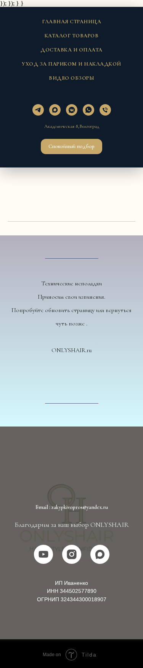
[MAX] (99, 554)
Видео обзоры (71, 78)
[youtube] (43, 554)
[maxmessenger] (55, 110)
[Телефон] (105, 110)
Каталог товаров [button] (72, 35)
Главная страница (71, 21)
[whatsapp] (88, 110)
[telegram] (38, 110)
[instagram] (71, 554)
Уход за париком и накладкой (71, 64)
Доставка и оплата (71, 50)
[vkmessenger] (71, 110)
